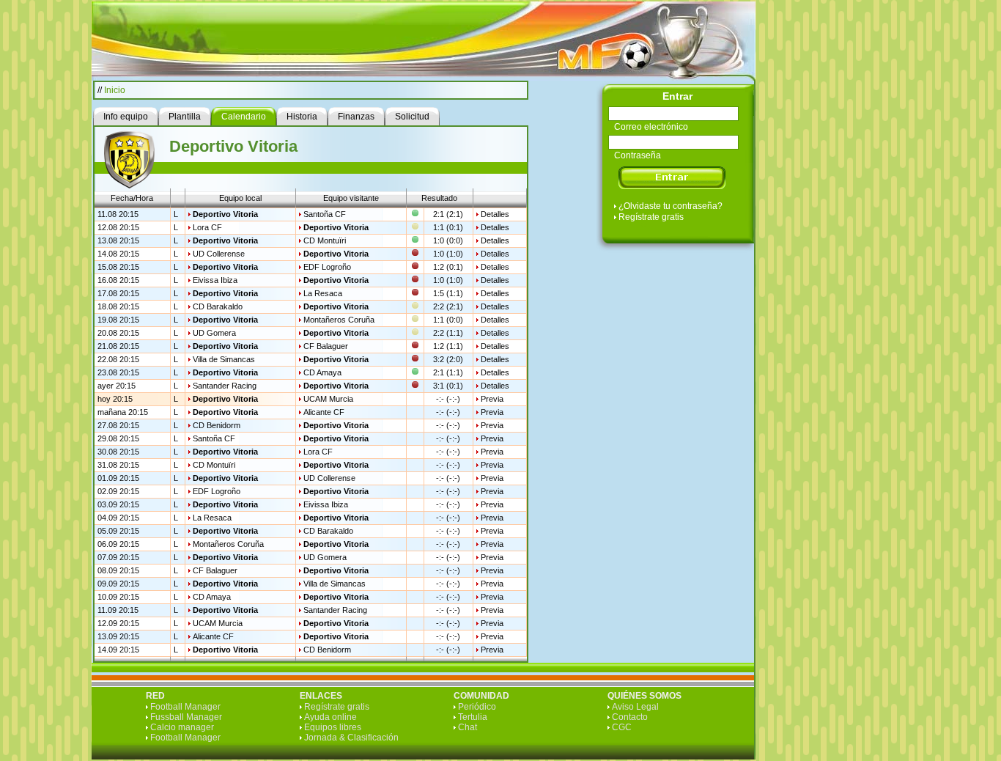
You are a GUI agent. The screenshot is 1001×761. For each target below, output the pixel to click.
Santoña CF (324, 214)
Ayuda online (330, 717)
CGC (622, 727)
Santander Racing (224, 385)
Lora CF (207, 227)
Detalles (495, 214)
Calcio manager (182, 727)
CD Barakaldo (218, 306)
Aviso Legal (635, 707)
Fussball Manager (186, 717)
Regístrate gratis (651, 217)
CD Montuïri (324, 240)
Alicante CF (323, 412)
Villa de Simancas (224, 359)
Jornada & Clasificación (351, 737)
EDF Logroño (327, 266)
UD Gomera (214, 332)
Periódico (477, 707)
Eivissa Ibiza (215, 280)
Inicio (114, 90)
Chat (467, 727)
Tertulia (472, 717)
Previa (492, 398)
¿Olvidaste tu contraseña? (670, 206)
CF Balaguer (325, 346)
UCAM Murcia (328, 398)
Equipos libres (332, 727)
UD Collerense (219, 253)
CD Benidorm (216, 425)
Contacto (630, 717)
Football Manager (185, 707)
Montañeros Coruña (338, 319)
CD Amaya (322, 372)
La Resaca (322, 293)
